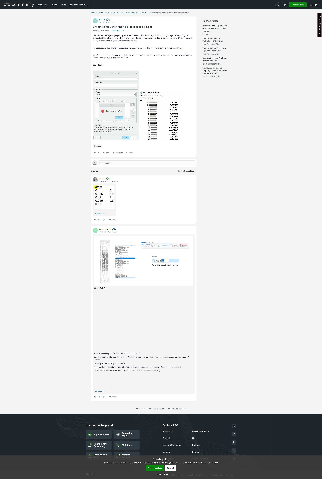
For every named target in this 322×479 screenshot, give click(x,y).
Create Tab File (100, 288)
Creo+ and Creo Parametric (127, 13)
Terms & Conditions (143, 408)
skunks (101, 178)
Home (93, 13)
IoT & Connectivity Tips (211, 64)
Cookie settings (160, 408)
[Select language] (284, 4)
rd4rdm (102, 19)
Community (102, 13)
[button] (298, 4)
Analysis (144, 13)
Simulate (97, 146)
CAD (111, 13)
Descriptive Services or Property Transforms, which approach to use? (214, 70)
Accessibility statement (177, 408)
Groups (63, 5)
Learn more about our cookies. (206, 462)
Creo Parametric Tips (211, 44)
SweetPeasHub (105, 229)
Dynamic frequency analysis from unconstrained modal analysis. (214, 28)
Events (54, 5)
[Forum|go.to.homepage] (19, 5)
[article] (144, 199)
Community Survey (319, 25)
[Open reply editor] (144, 163)
